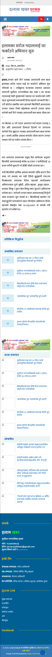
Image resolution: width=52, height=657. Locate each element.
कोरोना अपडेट (7, 612)
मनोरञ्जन (5, 608)
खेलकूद (5, 620)
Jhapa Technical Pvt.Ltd (36, 653)
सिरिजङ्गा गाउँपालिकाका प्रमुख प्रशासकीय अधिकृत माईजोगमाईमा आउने (33, 485)
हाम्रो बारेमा (19, 2)
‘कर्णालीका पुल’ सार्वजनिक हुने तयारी (31, 296)
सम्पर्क (46, 647)
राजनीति (5, 603)
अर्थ (3, 616)
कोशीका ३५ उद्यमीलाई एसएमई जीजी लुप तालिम (33, 310)
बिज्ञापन (40, 647)
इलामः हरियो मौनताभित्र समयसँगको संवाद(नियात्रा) (31, 323)
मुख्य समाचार (7, 599)
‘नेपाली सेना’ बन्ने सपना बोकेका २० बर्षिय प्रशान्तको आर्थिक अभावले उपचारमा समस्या (33, 499)
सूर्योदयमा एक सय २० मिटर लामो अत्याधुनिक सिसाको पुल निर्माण (30, 259)
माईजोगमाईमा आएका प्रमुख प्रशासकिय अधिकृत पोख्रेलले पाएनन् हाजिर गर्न (32, 446)
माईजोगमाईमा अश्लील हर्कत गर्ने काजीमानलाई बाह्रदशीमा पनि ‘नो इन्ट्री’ (32, 459)
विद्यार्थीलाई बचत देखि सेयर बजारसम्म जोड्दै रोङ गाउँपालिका (32, 285)
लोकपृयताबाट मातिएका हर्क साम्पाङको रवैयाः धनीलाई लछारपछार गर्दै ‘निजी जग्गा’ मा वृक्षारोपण (32, 473)
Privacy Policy (29, 2)
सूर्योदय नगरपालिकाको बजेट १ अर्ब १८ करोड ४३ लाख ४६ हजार (32, 272)
